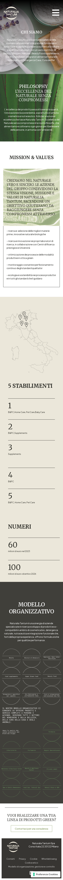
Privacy (22, 859)
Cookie (33, 859)
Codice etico (31, 863)
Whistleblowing (49, 859)
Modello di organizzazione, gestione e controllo (31, 866)
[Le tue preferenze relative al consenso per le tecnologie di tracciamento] (45, 874)
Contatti (10, 859)
